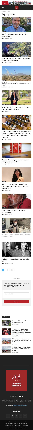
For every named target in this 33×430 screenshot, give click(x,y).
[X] (25, 416)
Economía (11, 422)
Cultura (3, 232)
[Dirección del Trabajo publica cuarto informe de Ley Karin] (6, 323)
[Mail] (16, 416)
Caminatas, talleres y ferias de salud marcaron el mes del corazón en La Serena (21, 348)
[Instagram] (12, 416)
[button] (2, 7)
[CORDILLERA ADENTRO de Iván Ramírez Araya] (16, 201)
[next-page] (12, 270)
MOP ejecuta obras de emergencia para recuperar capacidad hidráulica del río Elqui (21, 340)
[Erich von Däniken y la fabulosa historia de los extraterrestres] (16, 49)
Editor (3, 38)
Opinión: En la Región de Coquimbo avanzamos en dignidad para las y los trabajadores (15, 186)
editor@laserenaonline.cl (20, 405)
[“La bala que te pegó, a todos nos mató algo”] (16, 73)
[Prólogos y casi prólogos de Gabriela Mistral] (16, 249)
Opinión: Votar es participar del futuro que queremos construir (15, 161)
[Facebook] (8, 416)
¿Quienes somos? (9, 425)
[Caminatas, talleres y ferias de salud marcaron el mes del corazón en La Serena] (6, 349)
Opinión (3, 31)
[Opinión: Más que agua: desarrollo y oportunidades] (16, 24)
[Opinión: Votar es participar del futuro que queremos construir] (16, 150)
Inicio (7, 422)
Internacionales (18, 422)
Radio (25, 422)
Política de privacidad (22, 423)
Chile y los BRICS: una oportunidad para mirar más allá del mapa (16, 108)
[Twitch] (20, 416)
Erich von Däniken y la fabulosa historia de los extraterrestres (16, 60)
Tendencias (25, 425)
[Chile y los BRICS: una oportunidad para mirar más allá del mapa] (16, 97)
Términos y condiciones (10, 423)
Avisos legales (18, 425)
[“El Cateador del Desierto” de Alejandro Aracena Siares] (16, 225)
